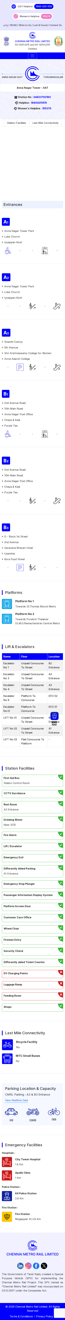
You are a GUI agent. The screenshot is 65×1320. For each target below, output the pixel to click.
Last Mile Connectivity (45, 122)
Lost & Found (40, 25)
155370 (46, 16)
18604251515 (39, 102)
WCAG (13, 25)
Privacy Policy (44, 1316)
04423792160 (42, 97)
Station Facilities (16, 122)
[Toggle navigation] (32, 55)
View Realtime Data (16, 1100)
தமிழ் (5, 25)
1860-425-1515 (44, 6)
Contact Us (56, 25)
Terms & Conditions (21, 1316)
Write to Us (25, 25)
